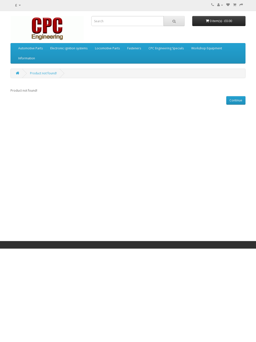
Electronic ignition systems (69, 48)
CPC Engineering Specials (166, 48)
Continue (236, 100)
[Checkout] (241, 5)
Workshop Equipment (206, 48)
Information (26, 58)
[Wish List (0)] (228, 5)
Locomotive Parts (107, 48)
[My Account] (220, 5)
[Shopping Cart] (234, 5)
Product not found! (43, 73)
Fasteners (134, 48)
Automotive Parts (30, 48)
